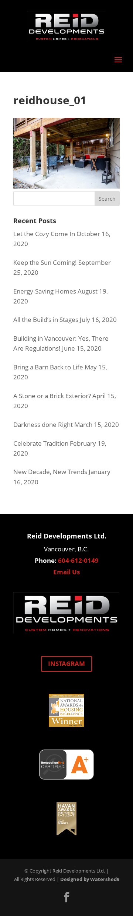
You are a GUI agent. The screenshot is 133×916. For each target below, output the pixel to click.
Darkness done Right (43, 424)
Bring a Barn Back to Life (48, 367)
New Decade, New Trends (50, 471)
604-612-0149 (78, 560)
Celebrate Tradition (40, 443)
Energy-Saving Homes (44, 291)
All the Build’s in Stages (45, 319)
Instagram (66, 663)
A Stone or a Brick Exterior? (52, 396)
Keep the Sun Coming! (45, 262)
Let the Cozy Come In (44, 233)
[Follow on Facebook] (66, 897)
